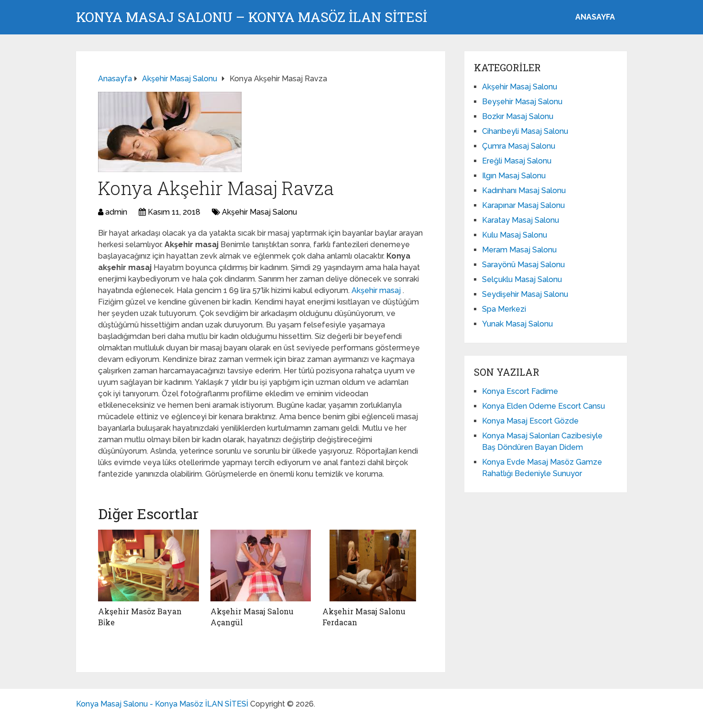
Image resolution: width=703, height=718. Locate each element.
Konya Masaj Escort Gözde (530, 420)
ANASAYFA (595, 17)
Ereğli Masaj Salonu (516, 160)
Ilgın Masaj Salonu (514, 175)
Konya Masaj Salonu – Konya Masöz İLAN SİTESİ (251, 17)
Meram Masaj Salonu (519, 249)
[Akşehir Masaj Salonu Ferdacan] (372, 565)
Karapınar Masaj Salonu (523, 205)
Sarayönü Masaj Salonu (523, 264)
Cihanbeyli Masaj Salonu (525, 131)
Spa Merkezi (504, 309)
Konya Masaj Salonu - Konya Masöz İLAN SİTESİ (162, 703)
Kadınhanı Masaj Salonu (524, 190)
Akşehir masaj (377, 290)
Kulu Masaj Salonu (514, 234)
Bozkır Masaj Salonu (517, 116)
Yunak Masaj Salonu (517, 323)
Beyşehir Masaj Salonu (522, 101)
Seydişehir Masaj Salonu (525, 294)
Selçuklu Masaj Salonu (522, 279)
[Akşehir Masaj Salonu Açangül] (260, 565)
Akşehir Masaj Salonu (259, 212)
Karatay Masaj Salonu (520, 220)
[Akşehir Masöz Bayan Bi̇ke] (148, 565)
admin (116, 212)
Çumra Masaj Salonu (518, 146)
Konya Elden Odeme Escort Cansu (543, 406)
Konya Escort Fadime (520, 391)
